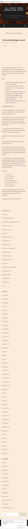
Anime (3, 462)
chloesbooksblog (6, 274)
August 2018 (5, 317)
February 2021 (5, 299)
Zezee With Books (6, 240)
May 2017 (4, 355)
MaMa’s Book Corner (7, 229)
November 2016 (6, 378)
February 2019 (5, 310)
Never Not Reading (6, 255)
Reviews (4, 496)
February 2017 (5, 366)
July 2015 (4, 434)
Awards (4, 466)
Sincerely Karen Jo (6, 252)
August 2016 (5, 389)
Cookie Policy (4, 523)
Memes (4, 485)
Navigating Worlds (6, 270)
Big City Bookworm (10, 184)
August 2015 (5, 430)
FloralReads (5, 233)
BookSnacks (18, 67)
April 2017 (4, 359)
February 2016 (5, 408)
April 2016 (4, 400)
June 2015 (4, 438)
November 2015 (6, 419)
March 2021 (5, 295)
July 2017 (4, 351)
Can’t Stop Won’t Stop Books (12, 182)
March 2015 (5, 449)
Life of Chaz (5, 214)
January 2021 (5, 302)
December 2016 (6, 374)
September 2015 (6, 427)
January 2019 (5, 314)
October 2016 (5, 381)
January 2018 (5, 329)
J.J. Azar (4, 286)
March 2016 (5, 404)
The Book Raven (6, 282)
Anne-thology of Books (10, 180)
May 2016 (4, 396)
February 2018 (5, 325)
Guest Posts (5, 481)
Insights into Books (6, 244)
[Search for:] (14, 514)
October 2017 (5, 340)
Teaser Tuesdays (6, 500)
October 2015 (5, 423)
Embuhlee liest (8, 174)
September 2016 (6, 385)
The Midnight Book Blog (8, 218)
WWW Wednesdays (6, 507)
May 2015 (4, 442)
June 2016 (4, 393)
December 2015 (6, 415)
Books (3, 473)
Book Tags (4, 470)
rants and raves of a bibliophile (9, 267)
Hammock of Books (6, 225)
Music (3, 489)
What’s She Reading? (10, 185)
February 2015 (5, 453)
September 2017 (6, 344)
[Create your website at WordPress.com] (14, 1)
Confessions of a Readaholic (8, 248)
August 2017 (5, 348)
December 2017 (6, 332)
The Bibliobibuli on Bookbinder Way (10, 222)
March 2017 (5, 363)
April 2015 (4, 445)
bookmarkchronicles (7, 259)
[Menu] (4, 26)
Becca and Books (9, 178)
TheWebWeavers (6, 278)
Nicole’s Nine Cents (9, 176)
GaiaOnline (12, 117)
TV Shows (4, 504)
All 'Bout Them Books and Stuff (14, 9)
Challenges (4, 477)
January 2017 (5, 370)
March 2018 (5, 321)
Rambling (4, 492)
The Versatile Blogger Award (13, 40)
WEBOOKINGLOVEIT (7, 237)
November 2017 (6, 336)
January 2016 (5, 412)
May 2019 (4, 306)
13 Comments (12, 42)
